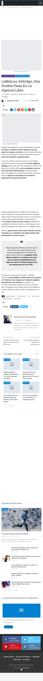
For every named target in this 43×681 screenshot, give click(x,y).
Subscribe (9, 627)
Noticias (26, 76)
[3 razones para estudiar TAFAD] (22, 519)
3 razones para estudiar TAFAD (15, 533)
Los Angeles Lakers (8, 76)
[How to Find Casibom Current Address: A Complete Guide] (31, 387)
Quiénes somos (9, 657)
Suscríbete (26, 659)
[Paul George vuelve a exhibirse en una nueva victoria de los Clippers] (6, 558)
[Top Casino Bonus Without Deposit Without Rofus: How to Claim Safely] (31, 364)
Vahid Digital (25, 668)
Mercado (19, 76)
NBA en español (35, 296)
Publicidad (17, 659)
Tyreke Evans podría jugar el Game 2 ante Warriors (11, 342)
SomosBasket (17, 298)
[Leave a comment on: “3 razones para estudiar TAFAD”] (41, 537)
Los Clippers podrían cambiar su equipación (32, 342)
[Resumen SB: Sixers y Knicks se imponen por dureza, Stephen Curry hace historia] (6, 584)
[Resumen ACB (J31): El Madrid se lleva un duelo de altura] (6, 576)
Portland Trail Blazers (7, 298)
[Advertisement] (19, 24)
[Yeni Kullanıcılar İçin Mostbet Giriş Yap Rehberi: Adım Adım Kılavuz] (12, 387)
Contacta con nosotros (23, 657)
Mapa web (36, 657)
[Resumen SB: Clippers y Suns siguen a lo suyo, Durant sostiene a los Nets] (6, 550)
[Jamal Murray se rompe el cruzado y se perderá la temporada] (6, 567)
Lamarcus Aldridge (10, 296)
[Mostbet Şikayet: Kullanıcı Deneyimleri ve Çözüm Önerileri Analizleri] (12, 364)
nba (29, 296)
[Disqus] (22, 469)
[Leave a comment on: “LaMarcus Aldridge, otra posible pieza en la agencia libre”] (4, 105)
